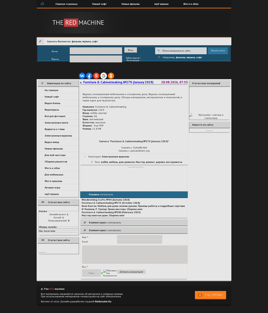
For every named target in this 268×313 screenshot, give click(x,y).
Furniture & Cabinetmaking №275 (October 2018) (111, 202)
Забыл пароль (132, 58)
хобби (104, 162)
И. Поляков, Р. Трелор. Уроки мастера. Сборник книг (112, 209)
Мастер (140, 162)
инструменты (174, 162)
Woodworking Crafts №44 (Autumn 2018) (106, 199)
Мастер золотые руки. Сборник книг (103, 215)
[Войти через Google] (103, 75)
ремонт (150, 162)
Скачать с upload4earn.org (134, 150)
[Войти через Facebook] (89, 76)
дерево (160, 162)
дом (121, 162)
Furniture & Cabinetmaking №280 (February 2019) (111, 212)
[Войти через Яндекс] (96, 76)
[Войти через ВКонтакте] (82, 76)
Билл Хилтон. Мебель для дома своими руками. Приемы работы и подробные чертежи (133, 205)
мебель (113, 162)
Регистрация (133, 60)
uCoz (56, 301)
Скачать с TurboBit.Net (134, 147)
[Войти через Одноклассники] (111, 76)
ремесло (130, 162)
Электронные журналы (115, 156)
